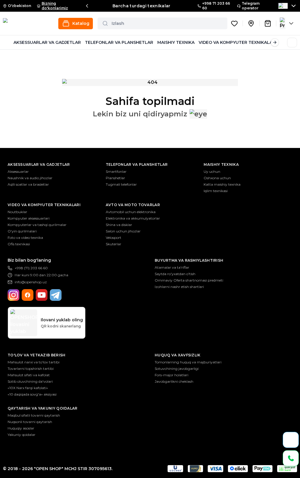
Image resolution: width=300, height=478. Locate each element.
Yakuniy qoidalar (21, 434)
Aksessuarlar (18, 171)
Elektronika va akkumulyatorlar (133, 218)
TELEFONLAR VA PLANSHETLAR (119, 42)
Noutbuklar (17, 212)
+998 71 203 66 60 (216, 5)
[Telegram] (56, 295)
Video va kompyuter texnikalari (44, 205)
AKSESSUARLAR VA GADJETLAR (47, 42)
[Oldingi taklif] (87, 6)
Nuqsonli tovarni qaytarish (30, 422)
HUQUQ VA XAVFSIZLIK (178, 355)
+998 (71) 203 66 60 (31, 268)
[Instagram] (13, 295)
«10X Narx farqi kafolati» (28, 388)
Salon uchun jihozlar (123, 231)
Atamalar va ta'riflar (172, 267)
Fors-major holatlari (171, 375)
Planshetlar (115, 178)
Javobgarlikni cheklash (174, 381)
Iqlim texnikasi (216, 191)
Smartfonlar (116, 171)
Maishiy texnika (221, 164)
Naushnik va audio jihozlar (30, 178)
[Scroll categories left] (7, 42)
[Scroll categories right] (275, 42)
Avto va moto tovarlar (133, 205)
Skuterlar (113, 244)
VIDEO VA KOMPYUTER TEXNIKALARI (238, 42)
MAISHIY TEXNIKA (176, 42)
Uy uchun (212, 171)
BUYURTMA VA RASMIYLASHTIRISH (189, 260)
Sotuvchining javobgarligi (177, 368)
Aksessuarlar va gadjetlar (39, 164)
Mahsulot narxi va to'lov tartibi (33, 362)
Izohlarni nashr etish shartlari (179, 286)
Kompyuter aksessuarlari (29, 218)
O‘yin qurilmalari (22, 231)
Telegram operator (251, 5)
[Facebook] (27, 295)
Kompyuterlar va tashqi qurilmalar (37, 224)
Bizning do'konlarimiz (55, 5)
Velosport (113, 237)
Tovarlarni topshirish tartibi (31, 368)
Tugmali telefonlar (121, 184)
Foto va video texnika (25, 237)
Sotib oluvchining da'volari (30, 381)
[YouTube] (41, 295)
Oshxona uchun (217, 178)
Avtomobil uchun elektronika (131, 212)
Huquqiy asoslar (21, 428)
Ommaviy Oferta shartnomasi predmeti (189, 280)
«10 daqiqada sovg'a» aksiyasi (32, 394)
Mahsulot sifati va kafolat (29, 375)
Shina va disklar (119, 224)
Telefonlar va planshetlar (137, 164)
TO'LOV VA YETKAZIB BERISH (37, 355)
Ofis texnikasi (19, 244)
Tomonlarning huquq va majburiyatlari (188, 362)
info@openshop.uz (31, 282)
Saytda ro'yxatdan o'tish (175, 274)
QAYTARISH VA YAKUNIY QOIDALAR (43, 408)
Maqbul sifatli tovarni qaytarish (34, 415)
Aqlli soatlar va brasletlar (28, 184)
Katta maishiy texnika (222, 184)
